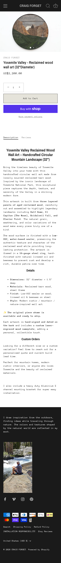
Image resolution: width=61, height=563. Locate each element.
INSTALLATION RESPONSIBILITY (19, 531)
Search (7, 527)
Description (10, 137)
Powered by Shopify (39, 550)
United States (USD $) (15, 541)
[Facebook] (5, 499)
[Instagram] (22, 499)
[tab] (12, 137)
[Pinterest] (31, 499)
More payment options (30, 116)
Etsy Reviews (45, 531)
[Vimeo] (14, 499)
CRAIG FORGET (30, 5)
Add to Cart (30, 98)
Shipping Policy (22, 527)
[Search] (48, 6)
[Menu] (5, 6)
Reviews (26, 137)
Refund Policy (41, 527)
